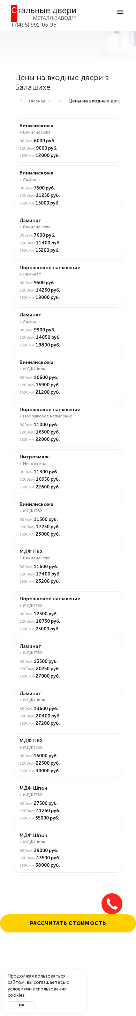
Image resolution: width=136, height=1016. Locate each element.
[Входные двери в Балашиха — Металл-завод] (44, 13)
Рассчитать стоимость (68, 923)
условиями (20, 989)
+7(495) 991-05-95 (34, 25)
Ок (21, 1005)
